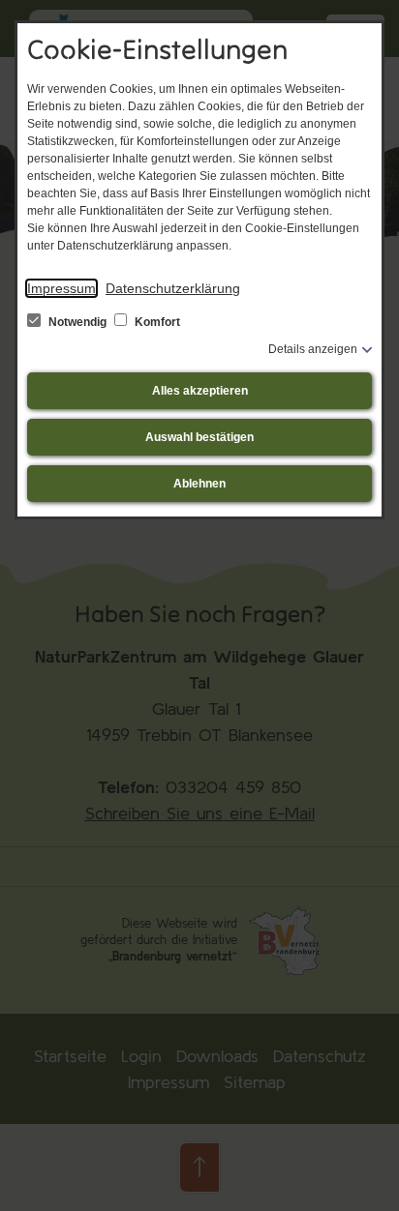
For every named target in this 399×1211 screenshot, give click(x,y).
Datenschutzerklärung (173, 288)
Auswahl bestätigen (199, 437)
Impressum (61, 288)
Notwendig (77, 322)
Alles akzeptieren (200, 391)
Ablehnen (199, 483)
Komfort (156, 322)
